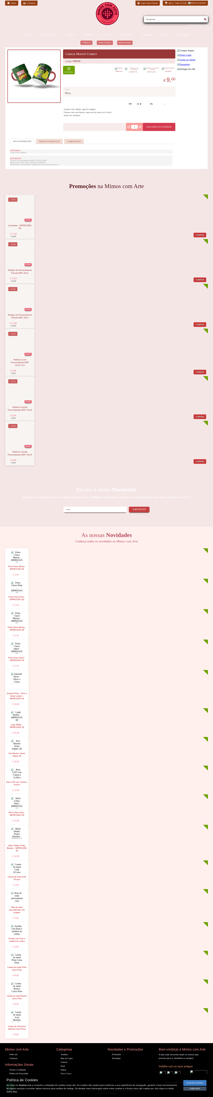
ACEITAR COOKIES (194, 1083)
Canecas (64, 1062)
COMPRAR (200, 235)
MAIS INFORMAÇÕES (22, 141)
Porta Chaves (66, 1074)
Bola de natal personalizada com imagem (17, 910)
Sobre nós (13, 1054)
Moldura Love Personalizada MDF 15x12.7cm (20, 362)
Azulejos (64, 1054)
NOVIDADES (183, 35)
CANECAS (86, 43)
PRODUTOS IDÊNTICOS (49, 142)
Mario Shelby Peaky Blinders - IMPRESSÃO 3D (17, 848)
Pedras (63, 1070)
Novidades (116, 1058)
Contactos (13, 1058)
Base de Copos (67, 1058)
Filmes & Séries (104, 43)
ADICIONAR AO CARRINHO (159, 127)
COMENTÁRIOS (74, 142)
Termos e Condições (17, 1070)
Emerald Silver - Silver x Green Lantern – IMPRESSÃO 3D (17, 696)
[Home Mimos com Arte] (107, 24)
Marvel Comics (125, 43)
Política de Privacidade (18, 1074)
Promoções (116, 1054)
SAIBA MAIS (195, 1088)
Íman (63, 1066)
